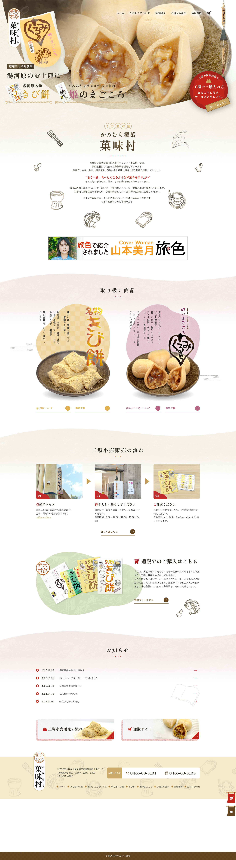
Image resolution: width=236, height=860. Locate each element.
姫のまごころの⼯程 (97, 786)
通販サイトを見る (144, 600)
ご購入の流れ (178, 13)
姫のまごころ (146, 786)
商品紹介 (160, 13)
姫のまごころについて (138, 408)
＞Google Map (43, 517)
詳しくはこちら (109, 531)
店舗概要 (178, 786)
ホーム (120, 13)
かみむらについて (140, 13)
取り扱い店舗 (117, 786)
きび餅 (132, 786)
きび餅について (44, 408)
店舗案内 (196, 13)
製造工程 (80, 408)
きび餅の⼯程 (76, 786)
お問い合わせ (193, 786)
